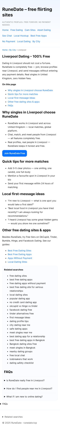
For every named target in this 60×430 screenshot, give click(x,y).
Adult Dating (44, 30)
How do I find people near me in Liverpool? (29, 388)
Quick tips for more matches (23, 94)
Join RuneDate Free (14, 153)
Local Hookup (21, 35)
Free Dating (16, 30)
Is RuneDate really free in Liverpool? (25, 380)
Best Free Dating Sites (19, 250)
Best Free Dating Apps (20, 254)
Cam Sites (30, 30)
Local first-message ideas (21, 97)
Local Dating (24, 41)
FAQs (10, 105)
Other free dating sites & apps (23, 101)
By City (36, 41)
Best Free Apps (39, 35)
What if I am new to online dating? (24, 396)
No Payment (8, 41)
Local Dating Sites (17, 261)
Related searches (14, 416)
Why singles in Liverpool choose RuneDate (30, 90)
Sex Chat (7, 35)
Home (5, 30)
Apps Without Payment (20, 258)
